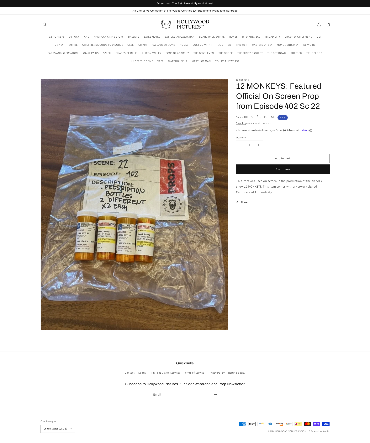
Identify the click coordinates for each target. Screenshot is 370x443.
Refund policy (236, 372)
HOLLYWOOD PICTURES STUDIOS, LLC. (292, 431)
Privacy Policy (216, 372)
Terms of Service (194, 372)
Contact (130, 372)
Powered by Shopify (320, 431)
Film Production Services (165, 372)
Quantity (241, 137)
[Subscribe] (215, 394)
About (142, 372)
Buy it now (283, 169)
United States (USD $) (55, 428)
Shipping (241, 123)
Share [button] (244, 202)
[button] (44, 24)
